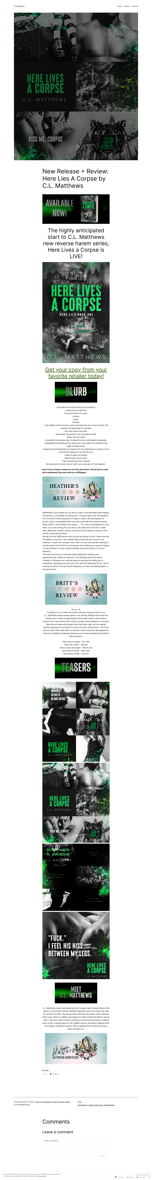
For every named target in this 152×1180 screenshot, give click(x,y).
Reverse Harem (64, 1102)
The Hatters (19, 6)
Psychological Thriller (49, 1102)
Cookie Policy (42, 1176)
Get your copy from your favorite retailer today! (76, 372)
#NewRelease (109, 1105)
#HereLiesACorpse (96, 1105)
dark (38, 1102)
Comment (102, 1156)
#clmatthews (83, 1105)
